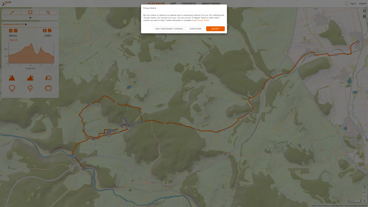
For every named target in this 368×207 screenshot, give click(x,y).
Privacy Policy (203, 20)
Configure (195, 29)
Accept (215, 29)
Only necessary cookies (169, 29)
